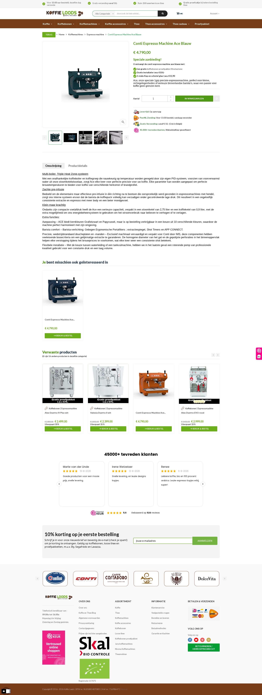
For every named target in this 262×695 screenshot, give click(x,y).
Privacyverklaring (86, 623)
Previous (44, 137)
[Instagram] (209, 640)
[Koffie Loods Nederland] (64, 13)
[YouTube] (196, 640)
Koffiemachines (121, 618)
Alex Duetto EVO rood (192, 412)
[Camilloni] (55, 578)
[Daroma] (146, 578)
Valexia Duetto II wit (100, 412)
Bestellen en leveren (160, 618)
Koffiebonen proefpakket (126, 638)
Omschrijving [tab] (53, 165)
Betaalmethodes (158, 628)
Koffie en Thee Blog (87, 613)
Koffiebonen (120, 628)
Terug (48, 34)
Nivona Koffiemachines (125, 649)
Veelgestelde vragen (160, 613)
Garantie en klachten (160, 633)
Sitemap (124, 689)
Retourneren (157, 623)
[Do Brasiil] (176, 578)
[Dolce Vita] (207, 578)
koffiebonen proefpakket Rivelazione (164, 69)
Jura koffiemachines (124, 644)
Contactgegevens (86, 628)
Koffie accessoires (123, 623)
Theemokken (121, 654)
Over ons (83, 607)
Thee (117, 613)
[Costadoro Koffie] (116, 578)
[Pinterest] (202, 640)
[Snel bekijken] (79, 274)
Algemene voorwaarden (89, 618)
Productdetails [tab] (78, 165)
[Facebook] (190, 640)
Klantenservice (157, 607)
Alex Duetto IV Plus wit (56, 412)
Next (126, 137)
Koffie (117, 607)
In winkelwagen (194, 98)
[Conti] (85, 578)
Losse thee (119, 633)
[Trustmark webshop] (53, 648)
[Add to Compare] (217, 99)
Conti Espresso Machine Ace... (60, 319)
